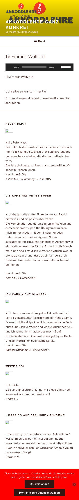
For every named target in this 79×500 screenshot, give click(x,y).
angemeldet (26, 98)
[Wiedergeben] (10, 67)
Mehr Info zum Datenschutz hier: (39, 492)
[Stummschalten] (58, 67)
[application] (39, 67)
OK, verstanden (39, 484)
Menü (41, 41)
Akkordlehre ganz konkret (32, 24)
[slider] (66, 66)
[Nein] (74, 484)
